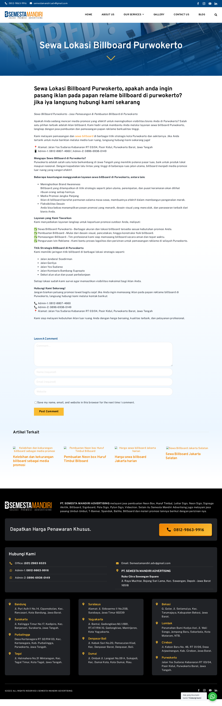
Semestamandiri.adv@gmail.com (150, 563)
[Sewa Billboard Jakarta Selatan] (187, 447)
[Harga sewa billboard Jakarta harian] (136, 449)
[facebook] (198, 3)
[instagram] (204, 3)
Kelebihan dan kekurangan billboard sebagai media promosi (33, 461)
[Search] (216, 15)
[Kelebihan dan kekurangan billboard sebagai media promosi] (34, 449)
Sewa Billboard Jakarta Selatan (183, 456)
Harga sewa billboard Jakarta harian (130, 459)
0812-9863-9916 (37, 570)
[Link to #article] (111, 58)
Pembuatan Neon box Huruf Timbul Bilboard (85, 459)
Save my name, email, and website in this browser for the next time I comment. (86, 402)
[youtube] (210, 3)
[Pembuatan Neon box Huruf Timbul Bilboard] (85, 449)
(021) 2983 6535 (35, 563)
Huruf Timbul (164, 503)
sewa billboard (84, 136)
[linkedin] (216, 3)
